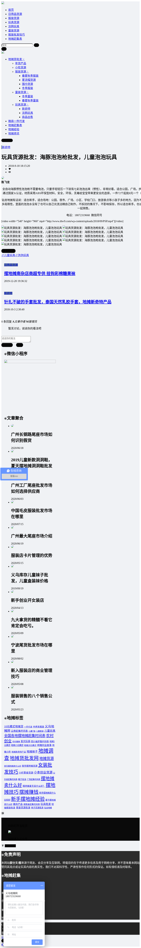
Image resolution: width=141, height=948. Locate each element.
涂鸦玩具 (13, 26)
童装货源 (13, 30)
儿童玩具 (49, 730)
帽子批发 (22, 779)
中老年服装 (38, 727)
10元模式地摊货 (13, 726)
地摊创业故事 (44, 745)
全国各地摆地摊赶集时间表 (24, 736)
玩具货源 (13, 22)
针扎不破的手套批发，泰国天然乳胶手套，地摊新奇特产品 (57, 302)
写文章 (8, 140)
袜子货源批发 (37, 808)
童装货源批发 (23, 807)
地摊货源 (46, 758)
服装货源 (13, 18)
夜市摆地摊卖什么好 (12, 766)
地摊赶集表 (15, 38)
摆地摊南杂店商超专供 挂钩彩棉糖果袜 (39, 273)
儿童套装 (40, 731)
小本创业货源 (43, 772)
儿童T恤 (32, 731)
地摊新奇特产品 (19, 752)
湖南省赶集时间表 (31, 804)
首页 (11, 9)
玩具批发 (46, 804)
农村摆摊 (16, 742)
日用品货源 (15, 14)
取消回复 (7, 345)
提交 (19, 345)
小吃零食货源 (26, 772)
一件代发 (28, 727)
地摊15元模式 (17, 745)
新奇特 (6, 147)
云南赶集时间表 (19, 731)
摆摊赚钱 (29, 792)
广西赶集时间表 (33, 779)
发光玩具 (25, 741)
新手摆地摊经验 (28, 799)
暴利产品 (18, 804)
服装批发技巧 (16, 34)
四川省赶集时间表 (40, 741)
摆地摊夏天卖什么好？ (34, 786)
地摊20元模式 (30, 745)
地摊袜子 (32, 751)
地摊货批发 (15, 59)
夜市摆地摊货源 (29, 766)
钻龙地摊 (48, 808)
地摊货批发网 (24, 758)
